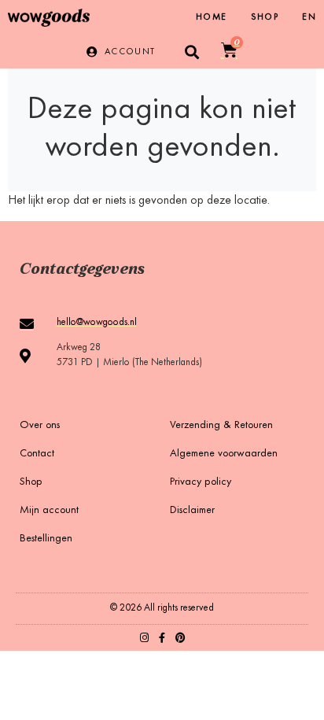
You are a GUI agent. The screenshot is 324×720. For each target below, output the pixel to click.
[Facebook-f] (162, 638)
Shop (265, 17)
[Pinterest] (180, 638)
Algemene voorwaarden (224, 454)
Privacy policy (200, 482)
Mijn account (49, 510)
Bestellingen (46, 539)
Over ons (40, 425)
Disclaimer (192, 510)
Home (211, 17)
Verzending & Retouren (221, 425)
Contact (37, 454)
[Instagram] (144, 638)
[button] (192, 52)
